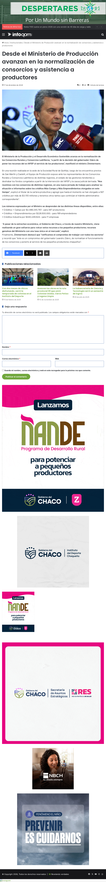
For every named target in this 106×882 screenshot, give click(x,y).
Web (57, 359)
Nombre (6, 347)
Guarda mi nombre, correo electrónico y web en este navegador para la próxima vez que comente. (47, 370)
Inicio (6, 43)
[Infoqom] (20, 34)
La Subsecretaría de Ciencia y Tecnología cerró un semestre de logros (88, 291)
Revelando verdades (60, 874)
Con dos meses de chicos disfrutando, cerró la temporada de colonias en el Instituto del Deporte (16, 292)
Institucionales (16, 43)
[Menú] (3, 35)
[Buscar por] (102, 35)
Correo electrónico (11, 359)
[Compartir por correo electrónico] (40, 253)
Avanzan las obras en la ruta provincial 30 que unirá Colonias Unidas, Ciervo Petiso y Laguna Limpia (52, 292)
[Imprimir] (47, 253)
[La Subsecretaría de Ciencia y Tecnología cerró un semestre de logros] (88, 277)
